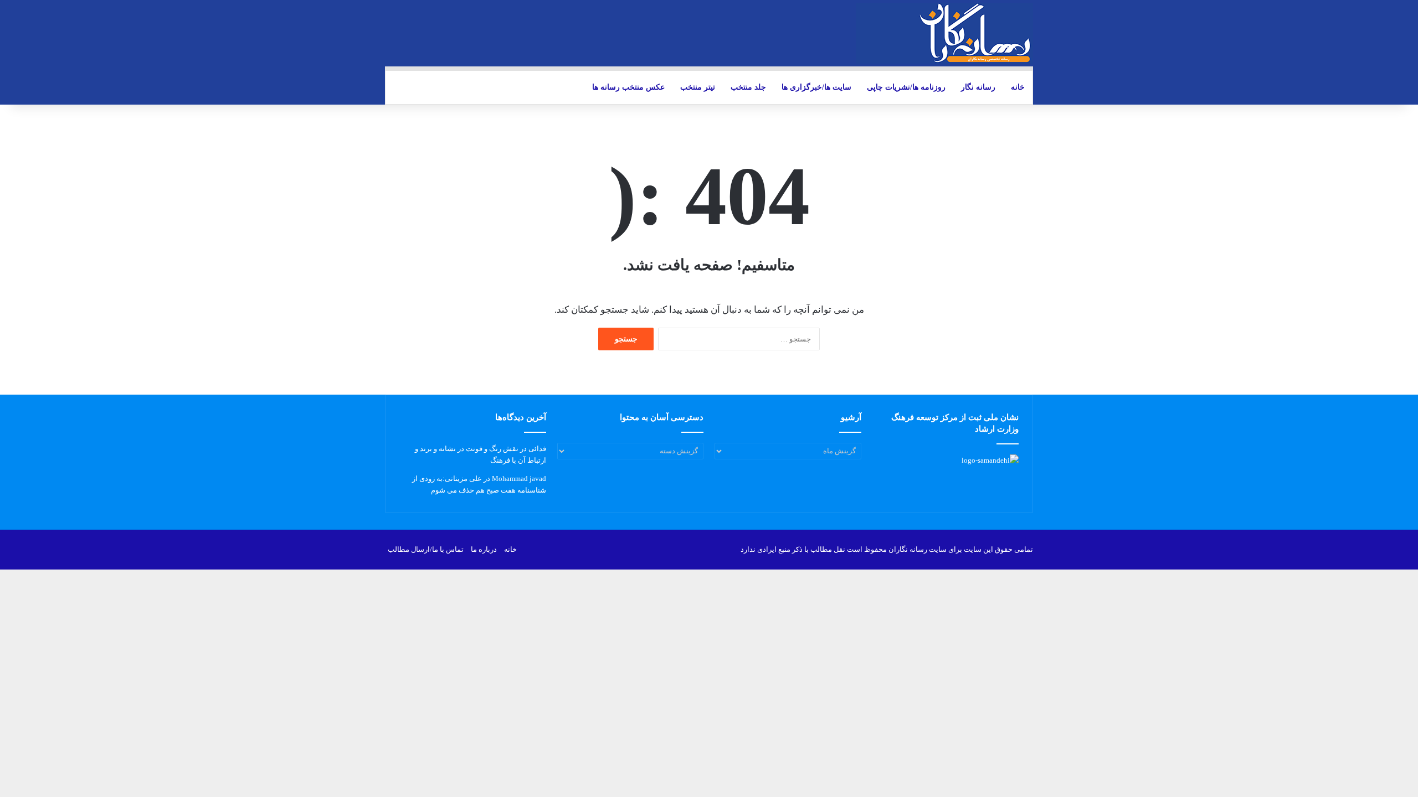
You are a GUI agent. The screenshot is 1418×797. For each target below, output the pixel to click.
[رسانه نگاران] (944, 33)
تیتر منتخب (697, 87)
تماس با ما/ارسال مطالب (426, 549)
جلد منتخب (748, 87)
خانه (1018, 87)
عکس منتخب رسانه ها (628, 87)
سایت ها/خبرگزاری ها (816, 87)
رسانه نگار (978, 87)
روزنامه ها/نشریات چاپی (906, 87)
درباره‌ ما (484, 549)
